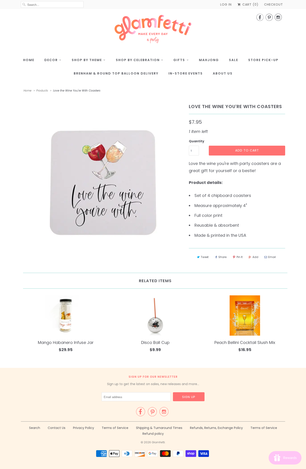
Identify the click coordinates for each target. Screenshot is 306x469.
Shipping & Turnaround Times (159, 428)
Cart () (250, 4)
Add (255, 257)
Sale (233, 60)
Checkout (273, 4)
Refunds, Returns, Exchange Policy (216, 428)
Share (222, 257)
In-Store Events (185, 73)
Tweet (205, 257)
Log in (226, 4)
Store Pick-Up (263, 60)
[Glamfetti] (153, 30)
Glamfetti (158, 442)
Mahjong (209, 60)
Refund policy (153, 433)
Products (42, 90)
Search (34, 428)
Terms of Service (115, 428)
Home (28, 60)
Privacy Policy (83, 428)
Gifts (179, 60)
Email (272, 257)
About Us (223, 73)
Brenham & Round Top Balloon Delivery (116, 73)
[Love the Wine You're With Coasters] (102, 182)
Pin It (240, 257)
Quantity (196, 141)
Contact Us (56, 428)
